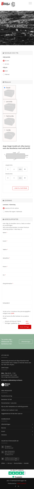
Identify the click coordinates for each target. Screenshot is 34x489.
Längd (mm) (8, 165)
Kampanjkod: (6, 303)
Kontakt (26, 463)
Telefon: (5, 249)
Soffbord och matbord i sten (9, 410)
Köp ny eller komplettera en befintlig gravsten (14, 406)
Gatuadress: (6, 258)
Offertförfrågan (25, 341)
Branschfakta (18, 463)
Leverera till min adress (12, 208)
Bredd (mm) (8, 174)
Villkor (3, 463)
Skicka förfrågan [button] (24, 327)
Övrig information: (8, 283)
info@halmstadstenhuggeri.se (12, 458)
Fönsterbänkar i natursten (9, 403)
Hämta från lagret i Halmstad (13, 211)
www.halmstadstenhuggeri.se (12, 459)
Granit (3, 431)
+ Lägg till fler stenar (20, 188)
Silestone (4, 435)
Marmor (3, 428)
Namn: (5, 232)
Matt (6, 71)
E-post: (5, 241)
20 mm (7, 64)
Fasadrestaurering (6, 396)
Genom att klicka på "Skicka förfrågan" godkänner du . (17, 322)
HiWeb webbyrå (21, 483)
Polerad (7, 74)
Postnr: (5, 266)
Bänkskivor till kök (6, 399)
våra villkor (27, 322)
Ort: (4, 275)
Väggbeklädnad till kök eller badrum (11, 413)
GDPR (12, 313)
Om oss (9, 463)
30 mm (7, 60)
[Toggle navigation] (30, 3)
